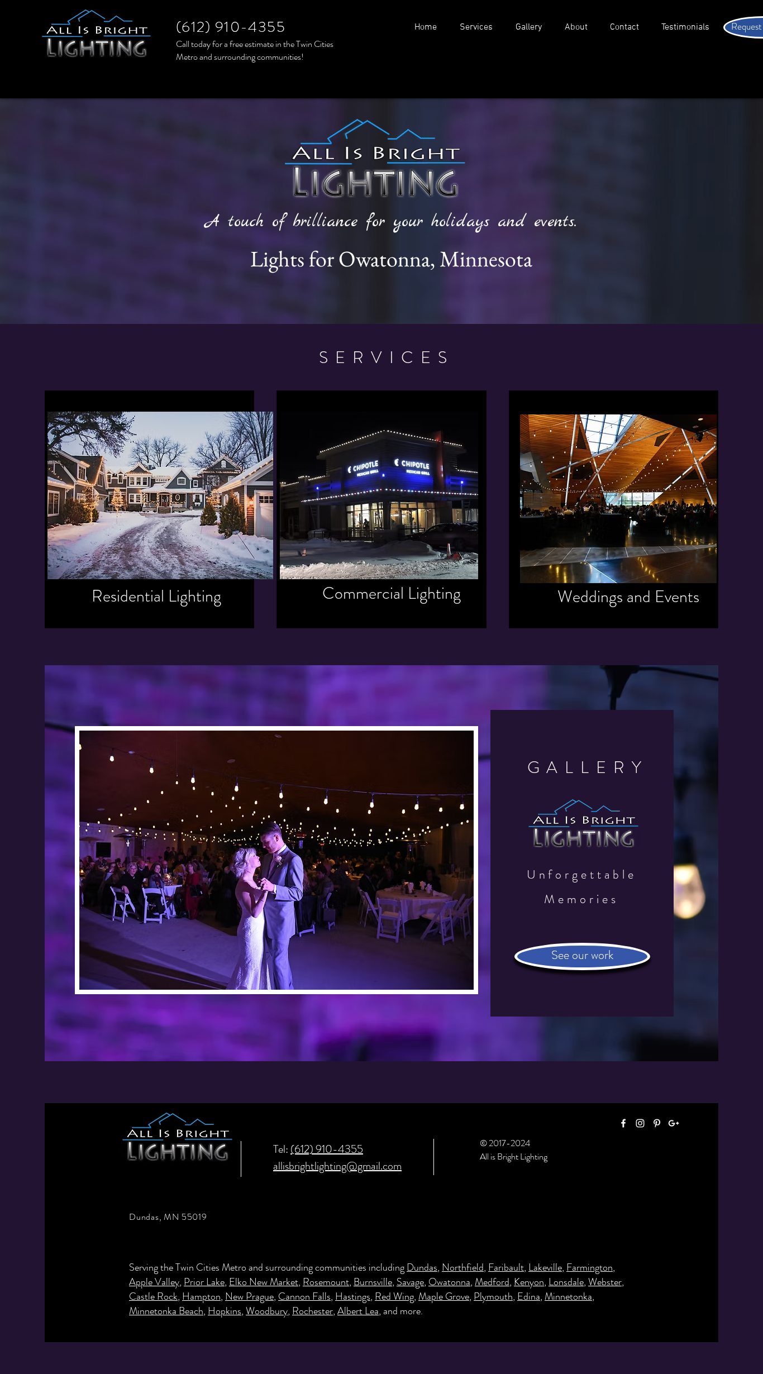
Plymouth (493, 1296)
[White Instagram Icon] (640, 1123)
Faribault (506, 1267)
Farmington (589, 1267)
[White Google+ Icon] (673, 1123)
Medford (492, 1282)
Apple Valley (154, 1282)
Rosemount (326, 1282)
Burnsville (373, 1282)
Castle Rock (153, 1296)
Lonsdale (566, 1282)
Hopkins (224, 1311)
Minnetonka (568, 1296)
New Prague (249, 1296)
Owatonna (449, 1282)
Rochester (312, 1311)
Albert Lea (358, 1311)
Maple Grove (443, 1296)
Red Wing (394, 1296)
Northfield (463, 1267)
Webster (605, 1282)
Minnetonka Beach (166, 1311)
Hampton (201, 1296)
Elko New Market (263, 1282)
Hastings (352, 1296)
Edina (528, 1296)
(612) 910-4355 (326, 1149)
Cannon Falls (304, 1296)
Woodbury (267, 1311)
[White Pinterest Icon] (656, 1123)
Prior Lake (204, 1282)
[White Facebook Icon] (623, 1123)
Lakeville (545, 1267)
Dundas (422, 1267)
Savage (410, 1282)
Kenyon (529, 1282)
